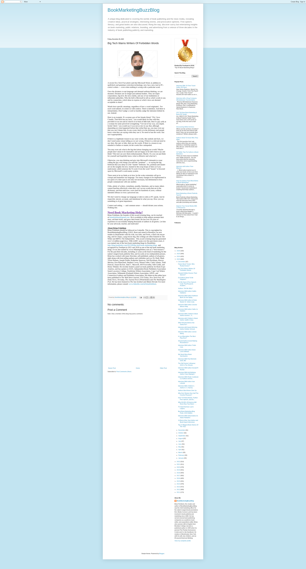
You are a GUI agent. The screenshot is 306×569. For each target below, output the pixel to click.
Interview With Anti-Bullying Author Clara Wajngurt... (187, 373)
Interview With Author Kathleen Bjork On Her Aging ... (188, 296)
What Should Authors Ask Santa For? (186, 323)
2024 (178, 256)
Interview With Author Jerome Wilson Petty (187, 305)
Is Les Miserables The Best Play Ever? (187, 337)
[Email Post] (140, 297)
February (181, 455)
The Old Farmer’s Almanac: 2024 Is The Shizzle (187, 364)
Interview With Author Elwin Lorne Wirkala (187, 350)
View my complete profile (183, 541)
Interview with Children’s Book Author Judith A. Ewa (188, 319)
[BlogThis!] (147, 297)
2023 (178, 259)
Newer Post (112, 368)
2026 (178, 251)
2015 (178, 481)
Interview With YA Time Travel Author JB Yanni (185, 86)
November (182, 430)
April (180, 449)
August (180, 438)
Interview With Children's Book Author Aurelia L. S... (188, 314)
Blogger (161, 553)
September (182, 436)
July (179, 441)
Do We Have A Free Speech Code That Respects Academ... (187, 283)
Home (138, 368)
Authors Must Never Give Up (187, 390)
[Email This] (144, 297)
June (180, 444)
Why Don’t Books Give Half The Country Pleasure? (188, 394)
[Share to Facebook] (151, 297)
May (179, 447)
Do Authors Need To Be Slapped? (185, 278)
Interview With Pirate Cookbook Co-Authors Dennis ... (188, 377)
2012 (178, 489)
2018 (178, 473)
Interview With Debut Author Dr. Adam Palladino (188, 416)
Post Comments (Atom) (123, 371)
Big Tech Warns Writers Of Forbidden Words (186, 269)
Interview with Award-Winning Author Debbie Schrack (187, 328)
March (180, 452)
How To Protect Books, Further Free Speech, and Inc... (188, 398)
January (181, 458)
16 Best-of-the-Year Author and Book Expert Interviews (188, 421)
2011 (178, 492)
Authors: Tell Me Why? (185, 288)
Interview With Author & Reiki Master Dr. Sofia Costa (187, 301)
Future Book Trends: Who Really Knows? (186, 265)
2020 (178, 467)
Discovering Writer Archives (185, 127)
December (182, 262)
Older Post (163, 368)
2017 (178, 475)
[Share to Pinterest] (154, 297)
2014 (178, 484)
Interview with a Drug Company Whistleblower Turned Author (186, 99)
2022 (178, 461)
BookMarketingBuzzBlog (133, 10)
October (181, 433)
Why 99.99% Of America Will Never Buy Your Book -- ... (187, 403)
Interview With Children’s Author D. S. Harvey (186, 386)
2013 (178, 487)
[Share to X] (149, 297)
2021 (178, 464)
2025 (178, 254)
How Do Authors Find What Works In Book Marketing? (187, 181)
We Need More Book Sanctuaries (185, 355)
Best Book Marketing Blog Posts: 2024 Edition (186, 412)
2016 (178, 478)
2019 (178, 470)
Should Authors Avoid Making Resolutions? (187, 341)
